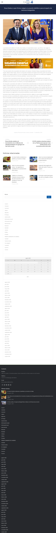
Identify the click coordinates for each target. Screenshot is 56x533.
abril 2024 (7, 343)
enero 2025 (7, 323)
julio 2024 (7, 336)
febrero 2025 (7, 321)
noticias (27, 132)
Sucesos (6, 247)
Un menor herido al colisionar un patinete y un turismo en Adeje (19, 157)
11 (14, 267)
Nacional (6, 225)
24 (8, 271)
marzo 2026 (7, 293)
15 (41, 267)
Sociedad (31, 132)
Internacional (7, 223)
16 (47, 267)
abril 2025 (7, 317)
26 (21, 271)
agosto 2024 (7, 334)
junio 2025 (7, 312)
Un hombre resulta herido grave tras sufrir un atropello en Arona (46, 176)
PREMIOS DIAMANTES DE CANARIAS (12, 236)
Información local (8, 221)
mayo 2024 (7, 341)
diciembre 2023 (8, 352)
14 (34, 267)
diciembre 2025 (8, 299)
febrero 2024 (7, 347)
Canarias (7, 206)
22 (41, 269)
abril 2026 (7, 291)
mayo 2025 (7, 315)
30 (47, 271)
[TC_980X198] (28, 68)
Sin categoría (7, 243)
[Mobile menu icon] (2, 2)
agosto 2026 (7, 282)
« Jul (27, 276)
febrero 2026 (7, 295)
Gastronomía (7, 217)
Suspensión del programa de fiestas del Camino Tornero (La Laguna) (45, 167)
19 (21, 269)
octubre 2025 (7, 304)
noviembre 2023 (8, 354)
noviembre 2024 (8, 328)
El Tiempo (7, 214)
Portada (6, 234)
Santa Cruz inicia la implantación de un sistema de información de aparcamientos (46, 158)
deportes (7, 212)
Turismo (6, 249)
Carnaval (7, 208)
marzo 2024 (7, 345)
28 (34, 271)
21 (34, 269)
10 (8, 267)
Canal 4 (6, 204)
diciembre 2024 (8, 325)
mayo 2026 (7, 288)
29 (41, 271)
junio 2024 (7, 339)
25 (14, 271)
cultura (6, 210)
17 (8, 269)
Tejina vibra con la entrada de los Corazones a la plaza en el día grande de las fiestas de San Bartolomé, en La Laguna (30, 396)
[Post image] (7, 159)
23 (47, 269)
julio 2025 (7, 310)
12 (21, 267)
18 (14, 269)
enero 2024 (7, 349)
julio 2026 (7, 284)
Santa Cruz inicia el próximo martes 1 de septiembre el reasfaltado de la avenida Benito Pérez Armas (19, 168)
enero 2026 (7, 297)
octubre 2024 (7, 330)
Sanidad (6, 238)
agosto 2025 (7, 308)
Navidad (6, 227)
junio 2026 (7, 286)
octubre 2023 (7, 356)
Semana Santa (8, 241)
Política (6, 232)
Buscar (6, 194)
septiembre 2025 (8, 306)
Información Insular (22, 132)
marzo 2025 (7, 319)
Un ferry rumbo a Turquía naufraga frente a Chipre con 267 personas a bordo (23, 402)
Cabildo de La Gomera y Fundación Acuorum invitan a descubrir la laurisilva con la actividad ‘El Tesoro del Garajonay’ (18, 179)
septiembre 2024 (8, 332)
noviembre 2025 (8, 301)
